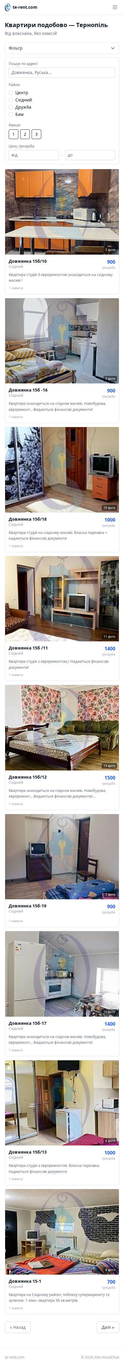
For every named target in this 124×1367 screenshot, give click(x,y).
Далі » (108, 1327)
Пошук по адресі (23, 63)
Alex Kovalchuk (106, 1357)
